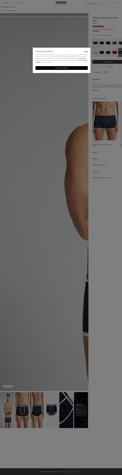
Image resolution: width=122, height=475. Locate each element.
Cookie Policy (82, 58)
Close (86, 51)
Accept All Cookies (61, 68)
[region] (62, 60)
